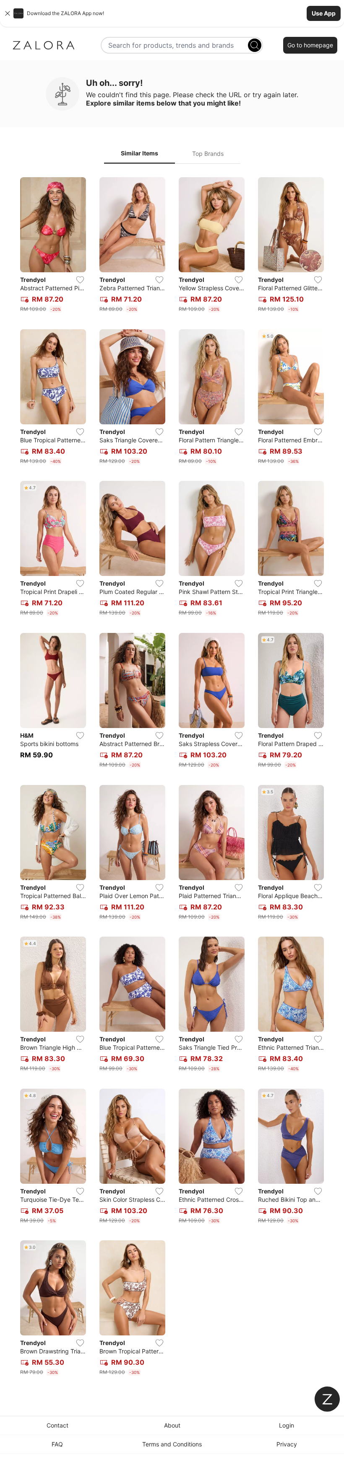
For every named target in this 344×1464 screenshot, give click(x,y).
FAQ (57, 1444)
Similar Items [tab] (139, 153)
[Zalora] (44, 45)
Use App (324, 13)
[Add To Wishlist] (80, 280)
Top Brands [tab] (208, 153)
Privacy (286, 1444)
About (172, 1425)
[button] (172, 13)
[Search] (254, 45)
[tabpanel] (172, 778)
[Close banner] (7, 13)
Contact (57, 1425)
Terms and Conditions (172, 1444)
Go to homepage (310, 45)
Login (286, 1425)
